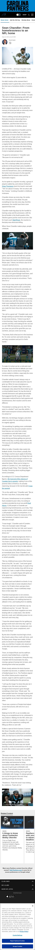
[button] (17, 353)
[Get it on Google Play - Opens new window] (24, 900)
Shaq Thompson (7, 186)
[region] (17, 926)
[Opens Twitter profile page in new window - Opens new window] (10, 43)
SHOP (24, 15)
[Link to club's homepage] (4, 14)
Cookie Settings (17, 935)
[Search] (29, 14)
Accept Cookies (17, 946)
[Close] (33, 906)
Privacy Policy (8, 931)
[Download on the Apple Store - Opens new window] (10, 896)
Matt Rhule (16, 220)
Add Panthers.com (16, 870)
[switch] (18, 14)
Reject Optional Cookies (17, 941)
